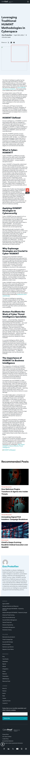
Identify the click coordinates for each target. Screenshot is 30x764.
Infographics (5, 668)
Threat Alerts (5, 676)
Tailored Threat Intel (7, 622)
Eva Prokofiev (10, 566)
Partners (4, 690)
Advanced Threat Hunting (8, 615)
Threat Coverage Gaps (7, 639)
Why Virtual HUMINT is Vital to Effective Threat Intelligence (13, 446)
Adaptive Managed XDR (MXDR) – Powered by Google (14, 612)
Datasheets (5, 661)
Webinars (4, 673)
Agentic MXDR (5, 603)
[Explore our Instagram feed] (26, 748)
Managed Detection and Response (10, 606)
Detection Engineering (7, 624)
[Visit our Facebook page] (4, 748)
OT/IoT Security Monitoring (8, 617)
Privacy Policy (5, 734)
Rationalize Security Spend (8, 637)
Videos (4, 671)
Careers (4, 698)
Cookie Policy (5, 738)
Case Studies (5, 659)
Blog (3, 656)
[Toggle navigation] (28, 1)
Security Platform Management (9, 619)
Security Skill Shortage (7, 641)
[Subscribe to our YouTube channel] (17, 748)
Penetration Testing (7, 629)
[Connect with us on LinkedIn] (8, 748)
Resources (5, 654)
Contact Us (5, 703)
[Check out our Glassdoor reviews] (21, 748)
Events (4, 693)
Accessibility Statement (7, 741)
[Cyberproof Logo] (7, 2)
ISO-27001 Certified (6, 736)
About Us (4, 688)
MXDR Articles (5, 678)
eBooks (4, 666)
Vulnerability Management (8, 627)
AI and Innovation (6, 644)
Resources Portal (6, 681)
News (3, 695)
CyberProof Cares (6, 700)
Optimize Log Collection (8, 646)
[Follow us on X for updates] (13, 748)
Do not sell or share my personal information (12, 743)
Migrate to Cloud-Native (8, 649)
